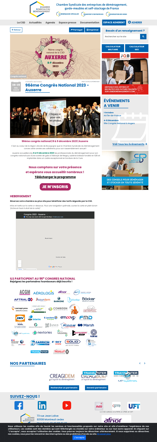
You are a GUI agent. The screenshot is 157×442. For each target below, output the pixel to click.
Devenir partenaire (96, 387)
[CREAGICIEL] (29, 377)
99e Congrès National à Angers (119, 122)
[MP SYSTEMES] (94, 377)
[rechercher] (143, 36)
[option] (78, 377)
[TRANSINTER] (62, 373)
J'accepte (79, 437)
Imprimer (94, 29)
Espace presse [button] (67, 22)
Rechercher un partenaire (64, 387)
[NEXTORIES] (127, 377)
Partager (78, 29)
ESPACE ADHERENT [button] (114, 22)
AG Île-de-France (112, 114)
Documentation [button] (89, 22)
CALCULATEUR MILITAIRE (113, 48)
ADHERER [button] (136, 22)
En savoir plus (104, 434)
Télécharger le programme (55, 177)
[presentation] (140, 363)
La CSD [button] (21, 22)
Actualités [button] (35, 22)
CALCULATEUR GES (136, 48)
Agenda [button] (50, 22)
